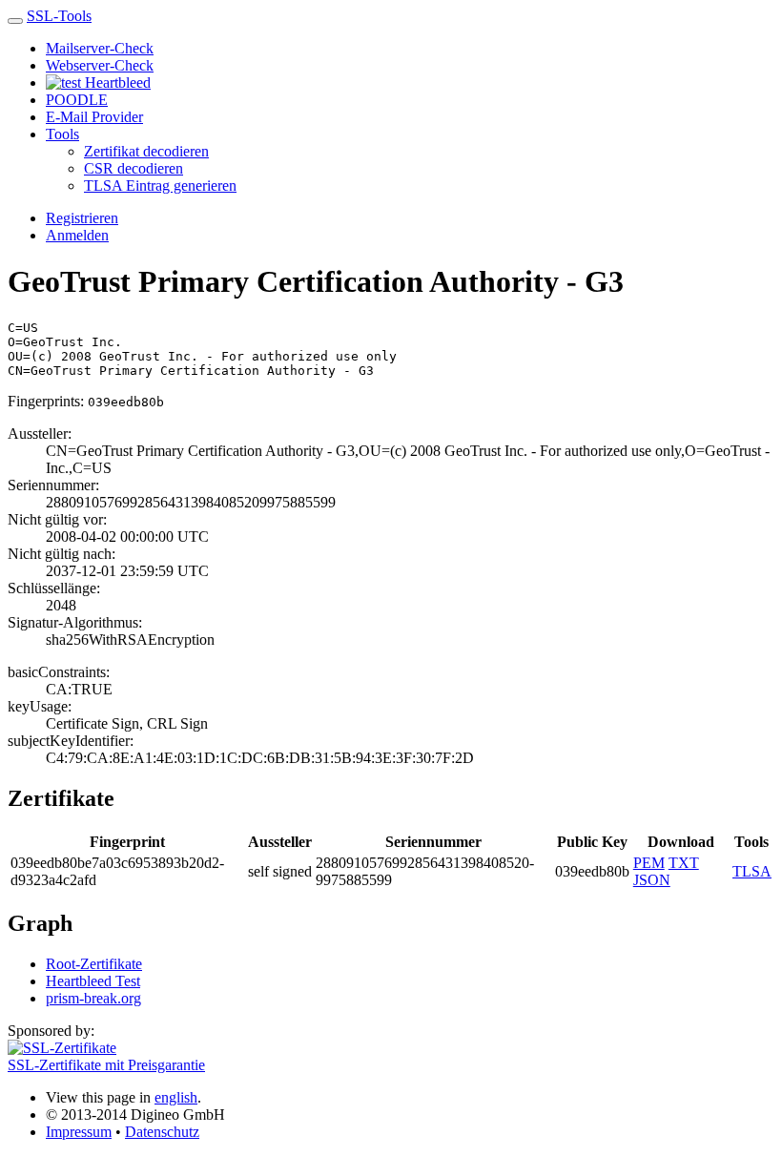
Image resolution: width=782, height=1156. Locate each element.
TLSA (752, 871)
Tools (62, 134)
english (175, 1097)
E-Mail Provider (94, 117)
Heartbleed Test (93, 981)
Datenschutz (162, 1132)
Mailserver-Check (100, 48)
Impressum (79, 1132)
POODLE (77, 100)
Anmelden (77, 235)
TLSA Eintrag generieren (160, 185)
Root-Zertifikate (94, 964)
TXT (684, 863)
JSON (651, 880)
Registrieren (82, 218)
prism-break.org (93, 998)
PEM (649, 863)
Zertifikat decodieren (146, 151)
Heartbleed (116, 82)
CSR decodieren (133, 168)
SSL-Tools (59, 16)
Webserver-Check (100, 65)
